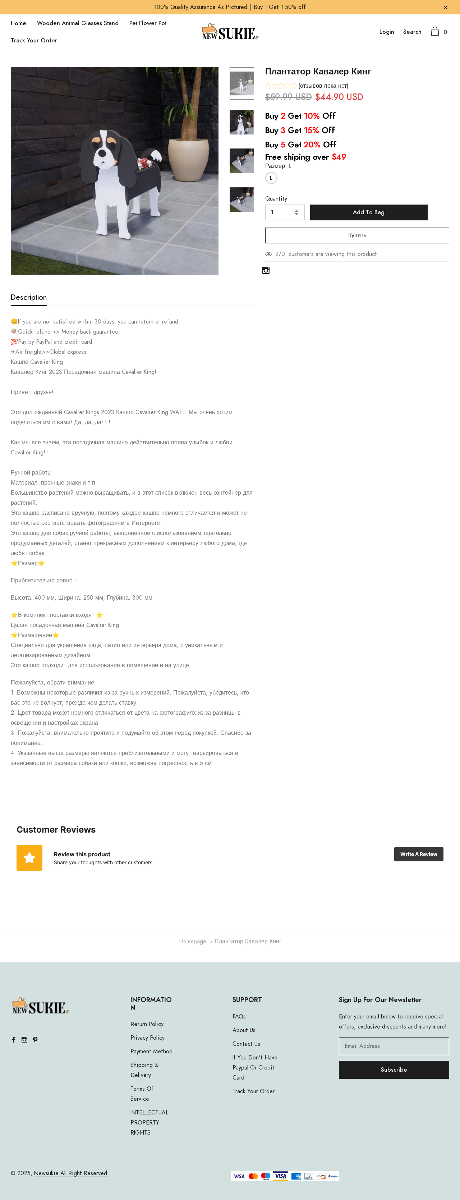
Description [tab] (29, 297)
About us (244, 1030)
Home (18, 23)
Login (387, 32)
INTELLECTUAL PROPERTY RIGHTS (149, 1123)
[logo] (230, 32)
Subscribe (394, 1070)
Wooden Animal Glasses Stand (78, 23)
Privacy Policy (147, 1038)
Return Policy (147, 1024)
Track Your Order (34, 40)
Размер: (278, 166)
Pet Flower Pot (147, 23)
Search (412, 32)
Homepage (192, 941)
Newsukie (46, 1173)
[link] (242, 83)
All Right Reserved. (84, 1173)
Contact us (246, 1044)
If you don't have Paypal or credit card (255, 1068)
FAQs (239, 1017)
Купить (357, 235)
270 (280, 254)
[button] (307, 87)
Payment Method (151, 1051)
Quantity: (277, 199)
